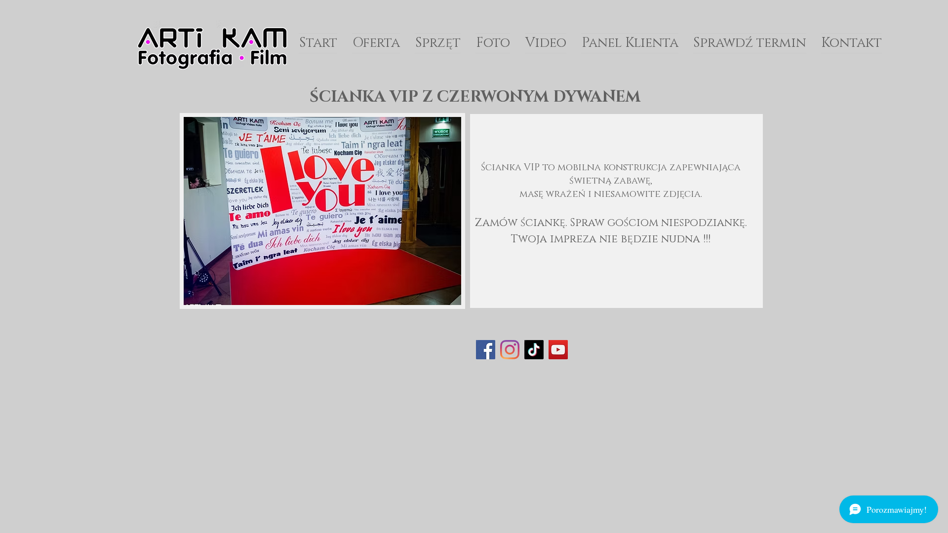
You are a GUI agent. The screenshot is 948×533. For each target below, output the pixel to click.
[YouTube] (558, 349)
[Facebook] (485, 349)
